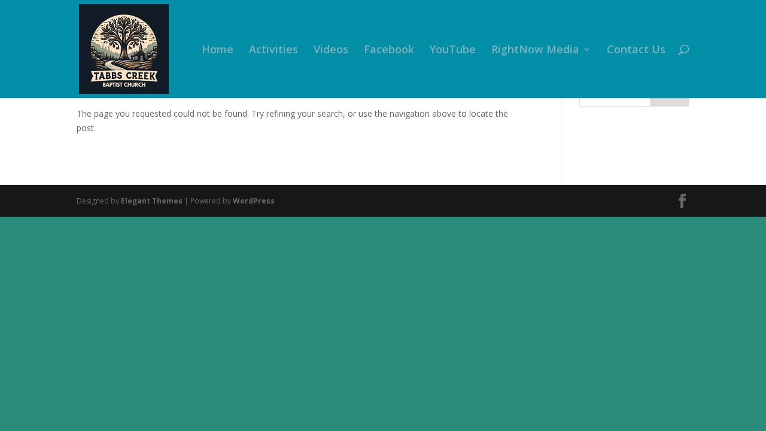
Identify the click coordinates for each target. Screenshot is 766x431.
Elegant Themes (152, 201)
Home (217, 50)
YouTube (453, 50)
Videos (331, 50)
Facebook (389, 50)
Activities (273, 50)
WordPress (254, 201)
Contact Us (636, 50)
